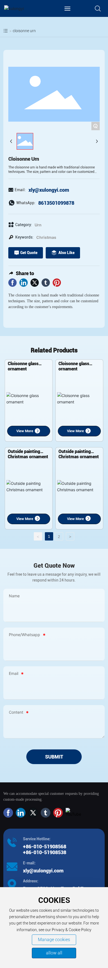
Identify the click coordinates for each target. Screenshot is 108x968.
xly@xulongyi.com (49, 190)
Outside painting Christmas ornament (28, 454)
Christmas (46, 237)
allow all (54, 953)
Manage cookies (54, 939)
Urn (38, 224)
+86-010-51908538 (44, 852)
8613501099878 (56, 203)
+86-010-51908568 (45, 846)
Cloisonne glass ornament (23, 366)
